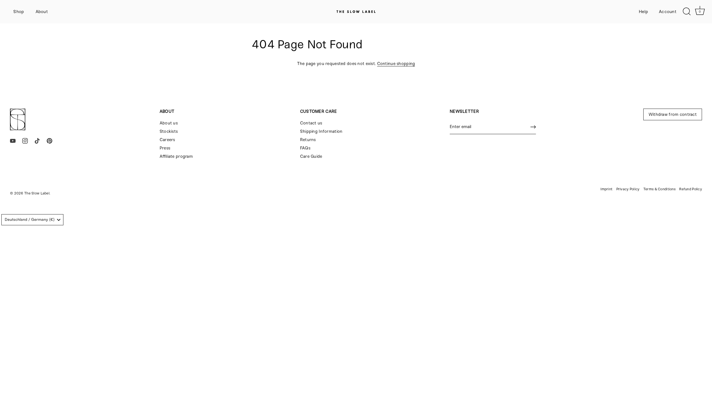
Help (643, 11)
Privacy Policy (628, 189)
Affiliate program (176, 156)
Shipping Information (321, 131)
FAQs (305, 148)
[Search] (687, 12)
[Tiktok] (37, 140)
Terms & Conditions (659, 189)
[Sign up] (533, 127)
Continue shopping (396, 63)
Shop (18, 11)
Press (165, 148)
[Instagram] (25, 140)
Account (667, 11)
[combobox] (32, 219)
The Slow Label (37, 193)
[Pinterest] (49, 140)
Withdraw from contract (673, 114)
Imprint (606, 189)
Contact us (311, 123)
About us (169, 123)
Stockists (169, 131)
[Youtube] (13, 140)
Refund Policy (690, 189)
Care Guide (311, 156)
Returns (308, 139)
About (42, 11)
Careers (167, 139)
